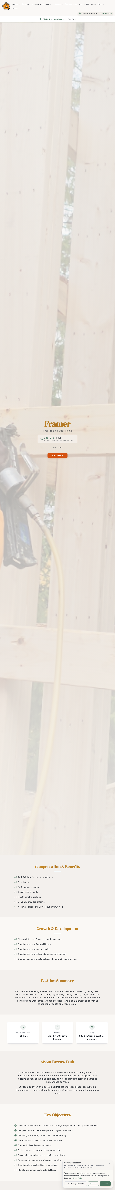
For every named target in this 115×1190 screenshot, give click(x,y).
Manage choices (77, 1183)
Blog (75, 4)
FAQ (87, 4)
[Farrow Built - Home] (6, 6)
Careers (101, 4)
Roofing (15, 4)
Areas (93, 4)
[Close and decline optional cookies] (109, 1163)
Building (25, 4)
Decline (93, 1183)
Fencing (58, 4)
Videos (82, 4)
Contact (15, 8)
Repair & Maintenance (41, 4)
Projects (68, 4)
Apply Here (57, 455)
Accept (105, 1183)
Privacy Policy (77, 1178)
